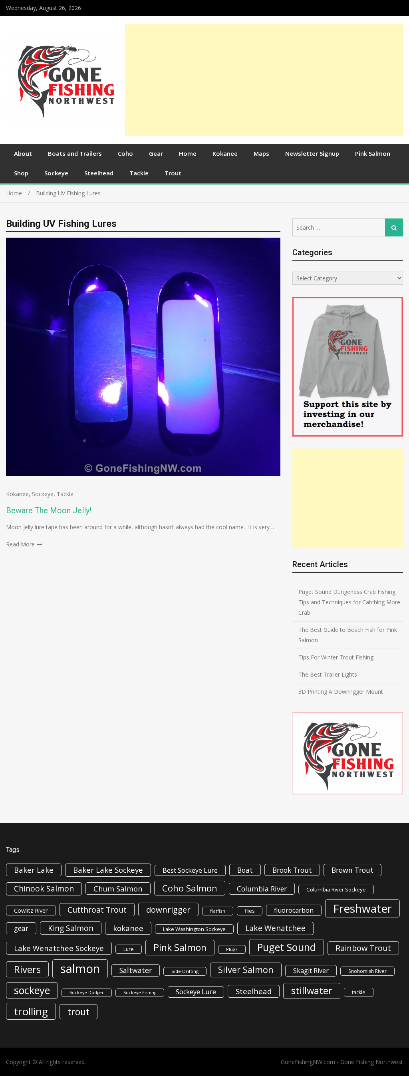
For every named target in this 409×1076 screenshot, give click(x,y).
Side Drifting (185, 971)
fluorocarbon (294, 910)
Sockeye (56, 173)
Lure (128, 949)
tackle (358, 992)
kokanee (128, 928)
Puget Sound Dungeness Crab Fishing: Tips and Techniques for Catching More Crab (349, 602)
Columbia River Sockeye (336, 889)
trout (78, 1011)
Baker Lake (34, 870)
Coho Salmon (189, 888)
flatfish (217, 911)
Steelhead (98, 173)
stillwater (311, 990)
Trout (173, 173)
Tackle (139, 173)
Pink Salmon (372, 153)
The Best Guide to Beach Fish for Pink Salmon (347, 635)
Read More (20, 544)
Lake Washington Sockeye (194, 929)
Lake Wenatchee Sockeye (59, 948)
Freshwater (362, 908)
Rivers (27, 969)
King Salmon (70, 928)
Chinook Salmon (44, 888)
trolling (31, 1011)
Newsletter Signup (312, 153)
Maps (261, 153)
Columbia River (262, 888)
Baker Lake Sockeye (108, 870)
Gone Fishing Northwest (371, 1062)
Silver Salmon (246, 969)
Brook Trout (292, 870)
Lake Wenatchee (275, 928)
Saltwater (135, 970)
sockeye (32, 990)
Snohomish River (367, 971)
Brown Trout (352, 870)
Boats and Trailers (75, 153)
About (23, 153)
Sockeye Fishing (139, 992)
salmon (80, 969)
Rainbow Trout (363, 948)
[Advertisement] (264, 80)
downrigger (168, 909)
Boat (245, 870)
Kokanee (225, 153)
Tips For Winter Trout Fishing (335, 657)
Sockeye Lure (196, 991)
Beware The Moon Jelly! (48, 510)
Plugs (232, 949)
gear (21, 928)
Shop (21, 173)
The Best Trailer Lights (327, 674)
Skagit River (311, 970)
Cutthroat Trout (97, 909)
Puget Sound (286, 947)
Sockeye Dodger (86, 992)
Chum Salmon (118, 888)
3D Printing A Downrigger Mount (340, 691)
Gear (156, 153)
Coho (125, 153)
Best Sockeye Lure (190, 870)
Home (188, 153)
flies (249, 910)
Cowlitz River (31, 910)
